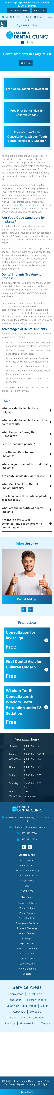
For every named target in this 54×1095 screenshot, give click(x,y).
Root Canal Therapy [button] (27, 948)
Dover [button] (44, 1005)
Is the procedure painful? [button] (18, 444)
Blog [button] (27, 885)
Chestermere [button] (36, 1017)
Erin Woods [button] (29, 1005)
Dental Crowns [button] (27, 913)
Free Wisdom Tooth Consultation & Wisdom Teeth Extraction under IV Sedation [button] (27, 136)
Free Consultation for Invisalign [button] (27, 89)
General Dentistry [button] (27, 933)
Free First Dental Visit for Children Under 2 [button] (27, 113)
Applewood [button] (16, 993)
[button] (3, 23)
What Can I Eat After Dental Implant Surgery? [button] (20, 486)
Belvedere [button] (35, 1011)
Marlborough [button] (17, 1017)
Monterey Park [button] (28, 1023)
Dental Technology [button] (27, 875)
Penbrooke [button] (14, 999)
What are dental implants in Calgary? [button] (20, 410)
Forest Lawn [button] (35, 993)
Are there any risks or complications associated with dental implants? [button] (22, 523)
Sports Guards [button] (27, 958)
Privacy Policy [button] (43, 1081)
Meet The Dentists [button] (27, 860)
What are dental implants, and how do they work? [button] (24, 422)
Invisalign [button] (27, 938)
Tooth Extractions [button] (27, 968)
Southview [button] (13, 1005)
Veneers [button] (27, 973)
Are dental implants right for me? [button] (24, 476)
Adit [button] (48, 1084)
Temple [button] (45, 1023)
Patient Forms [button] (27, 880)
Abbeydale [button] (19, 1011)
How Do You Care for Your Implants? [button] (19, 454)
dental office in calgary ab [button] (25, 205)
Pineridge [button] (9, 1023)
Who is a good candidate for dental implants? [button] (25, 466)
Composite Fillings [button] (27, 903)
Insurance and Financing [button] (27, 870)
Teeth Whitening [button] (27, 963)
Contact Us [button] (27, 890)
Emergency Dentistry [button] (27, 923)
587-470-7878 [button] (29, 25)
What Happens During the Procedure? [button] (19, 434)
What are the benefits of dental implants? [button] (22, 509)
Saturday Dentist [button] (27, 953)
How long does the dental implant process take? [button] (24, 498)
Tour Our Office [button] (27, 865)
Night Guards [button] (27, 943)
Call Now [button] (39, 11)
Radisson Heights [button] (35, 999)
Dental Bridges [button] (27, 599)
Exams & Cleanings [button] (27, 928)
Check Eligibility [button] (18, 11)
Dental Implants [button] (27, 918)
